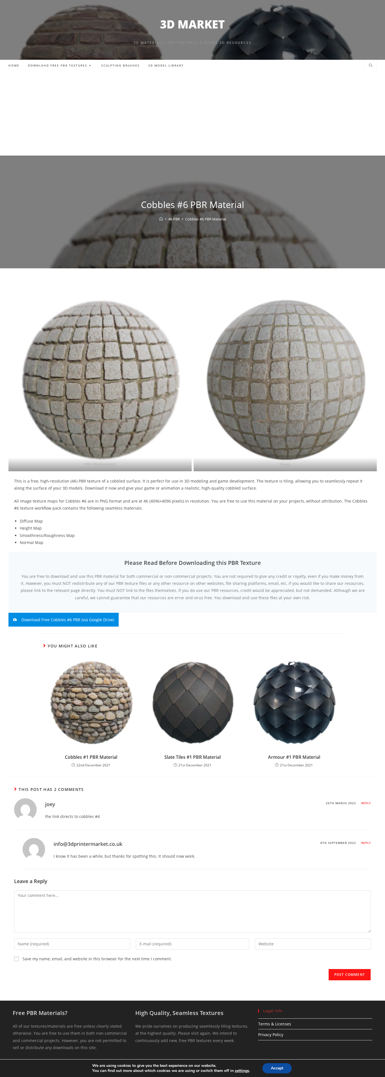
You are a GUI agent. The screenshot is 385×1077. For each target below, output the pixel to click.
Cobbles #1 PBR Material (91, 757)
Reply (366, 803)
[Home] (161, 219)
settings (242, 1070)
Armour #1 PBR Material (294, 757)
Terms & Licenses (274, 1024)
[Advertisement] (192, 113)
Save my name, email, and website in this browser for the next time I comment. (97, 958)
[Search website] (371, 66)
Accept (277, 1068)
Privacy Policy (270, 1034)
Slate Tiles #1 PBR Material (192, 757)
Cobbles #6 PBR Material (205, 219)
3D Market (192, 24)
